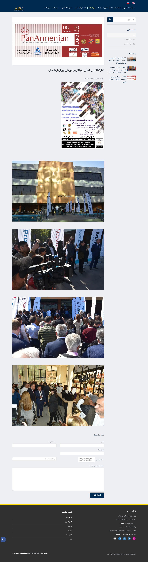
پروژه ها (92, 7)
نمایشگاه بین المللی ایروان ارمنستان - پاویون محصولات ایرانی (118, 79)
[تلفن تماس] (3, 539)
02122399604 (123, 527)
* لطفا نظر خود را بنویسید (96, 466)
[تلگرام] (124, 539)
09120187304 (122, 523)
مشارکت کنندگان (67, 7)
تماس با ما (56, 7)
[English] (133, 3)
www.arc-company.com (123, 534)
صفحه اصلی (127, 7)
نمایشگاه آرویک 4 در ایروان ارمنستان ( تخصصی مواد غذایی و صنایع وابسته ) (117, 60)
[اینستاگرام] (134, 539)
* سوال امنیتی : (99, 460)
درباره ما (47, 7)
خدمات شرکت (116, 7)
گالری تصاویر (103, 7)
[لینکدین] (129, 539)
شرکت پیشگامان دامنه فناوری (19, 553)
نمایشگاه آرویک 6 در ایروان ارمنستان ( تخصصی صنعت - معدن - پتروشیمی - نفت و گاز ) (117, 70)
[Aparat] (119, 539)
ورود (71, 539)
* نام (102, 442)
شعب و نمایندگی (80, 7)
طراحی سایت (43, 553)
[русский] (128, 3)
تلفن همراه (101, 450)
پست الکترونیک (52, 442)
